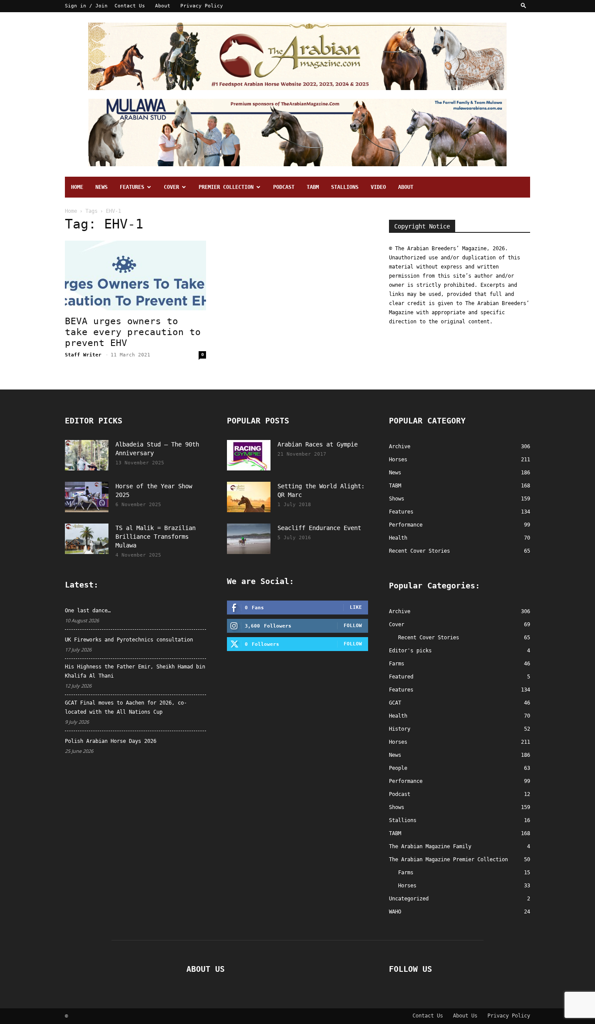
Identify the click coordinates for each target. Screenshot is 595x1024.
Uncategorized (409, 899)
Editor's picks (410, 651)
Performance (406, 781)
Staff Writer (83, 355)
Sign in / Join (86, 6)
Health (398, 716)
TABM (313, 187)
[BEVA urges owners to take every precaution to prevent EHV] (135, 275)
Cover (171, 187)
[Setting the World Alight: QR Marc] (248, 497)
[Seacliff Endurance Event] (248, 539)
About (162, 6)
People (398, 768)
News (101, 187)
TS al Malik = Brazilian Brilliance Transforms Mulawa (155, 536)
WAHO (395, 912)
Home (77, 187)
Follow (353, 625)
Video (378, 187)
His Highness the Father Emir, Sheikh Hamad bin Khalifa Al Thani (135, 671)
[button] (523, 6)
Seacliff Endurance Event (319, 527)
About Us (465, 1016)
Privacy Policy (201, 6)
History (399, 729)
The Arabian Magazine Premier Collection (448, 859)
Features (132, 187)
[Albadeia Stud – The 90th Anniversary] (86, 455)
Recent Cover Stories (428, 638)
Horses (398, 742)
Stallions (344, 187)
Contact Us (130, 6)
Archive (399, 611)
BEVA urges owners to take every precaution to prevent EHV (133, 332)
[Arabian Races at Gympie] (248, 455)
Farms (396, 664)
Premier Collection (226, 187)
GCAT (395, 703)
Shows (396, 807)
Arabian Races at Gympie (317, 444)
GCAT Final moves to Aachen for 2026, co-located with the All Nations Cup (126, 707)
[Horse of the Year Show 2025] (86, 497)
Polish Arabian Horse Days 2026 (110, 741)
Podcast (283, 187)
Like (356, 607)
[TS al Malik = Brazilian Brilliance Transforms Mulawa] (86, 539)
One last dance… (88, 611)
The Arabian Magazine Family (430, 846)
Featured (401, 677)
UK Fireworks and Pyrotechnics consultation (129, 640)
